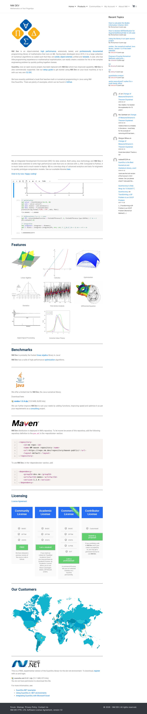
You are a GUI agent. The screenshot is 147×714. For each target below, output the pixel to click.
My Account (109, 6)
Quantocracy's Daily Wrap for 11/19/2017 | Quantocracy (126, 188)
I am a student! (45, 547)
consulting (34, 408)
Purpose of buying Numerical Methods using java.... (119, 57)
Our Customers (23, 589)
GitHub (69, 82)
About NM (123, 6)
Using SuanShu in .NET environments (31, 693)
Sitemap (20, 707)
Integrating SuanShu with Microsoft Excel (33, 696)
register (97, 671)
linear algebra (42, 355)
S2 (110, 64)
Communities (95, 6)
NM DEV (14, 5)
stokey (113, 72)
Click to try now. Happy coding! (23, 174)
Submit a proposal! (92, 537)
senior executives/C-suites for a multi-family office (120, 82)
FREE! (22, 547)
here (68, 169)
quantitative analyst (116, 76)
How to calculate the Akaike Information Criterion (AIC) (119, 24)
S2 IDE (29, 72)
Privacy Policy (31, 707)
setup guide (48, 70)
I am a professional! (68, 560)
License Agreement (19, 501)
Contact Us (43, 707)
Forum (13, 707)
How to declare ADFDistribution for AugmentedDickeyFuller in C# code (122, 32)
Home (71, 6)
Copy (100, 441)
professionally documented (91, 51)
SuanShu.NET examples (26, 690)
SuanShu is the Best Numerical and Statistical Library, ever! (127, 165)
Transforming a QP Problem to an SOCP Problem (126, 197)
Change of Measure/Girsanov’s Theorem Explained (125, 96)
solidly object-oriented (63, 57)
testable (86, 57)
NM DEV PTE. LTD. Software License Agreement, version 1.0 (36, 710)
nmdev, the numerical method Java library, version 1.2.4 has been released (122, 48)
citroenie (113, 60)
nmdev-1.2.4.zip (21, 401)
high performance (48, 51)
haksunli (113, 52)
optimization (50, 360)
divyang (113, 66)
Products (81, 6)
